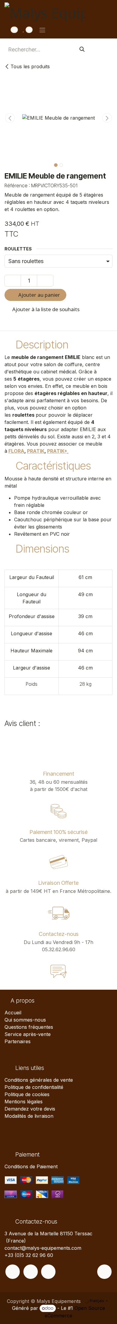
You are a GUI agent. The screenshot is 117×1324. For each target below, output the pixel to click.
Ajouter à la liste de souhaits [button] (45, 309)
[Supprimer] (12, 281)
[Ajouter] (45, 281)
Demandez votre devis (29, 1109)
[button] (9, 118)
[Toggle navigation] (42, 29)
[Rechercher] (82, 49)
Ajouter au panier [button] (38, 294)
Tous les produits (30, 66)
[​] (12, 1271)
